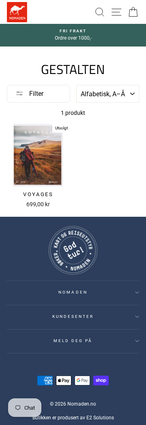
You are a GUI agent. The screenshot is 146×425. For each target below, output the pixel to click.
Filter (35, 93)
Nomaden (72, 292)
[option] (73, 35)
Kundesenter (73, 316)
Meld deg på (73, 340)
